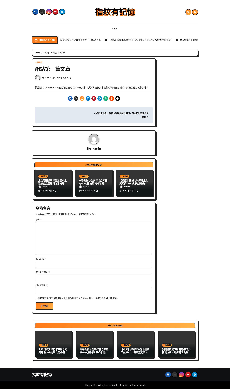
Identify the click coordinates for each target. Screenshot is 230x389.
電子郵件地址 (43, 272)
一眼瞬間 (38, 62)
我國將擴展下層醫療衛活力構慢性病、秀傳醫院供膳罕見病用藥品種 (176, 352)
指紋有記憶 (115, 12)
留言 (39, 220)
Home (115, 28)
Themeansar (138, 385)
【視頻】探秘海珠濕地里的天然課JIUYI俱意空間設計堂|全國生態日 (134, 183)
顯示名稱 (41, 259)
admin (48, 77)
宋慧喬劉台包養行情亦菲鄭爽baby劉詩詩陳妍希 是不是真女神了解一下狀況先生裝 (94, 354)
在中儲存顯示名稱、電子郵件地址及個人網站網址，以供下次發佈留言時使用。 (78, 298)
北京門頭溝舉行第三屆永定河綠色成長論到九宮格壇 (52, 182)
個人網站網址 (42, 285)
